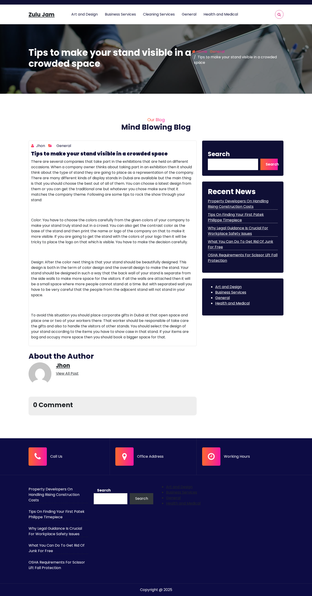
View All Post (67, 373)
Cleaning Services (159, 14)
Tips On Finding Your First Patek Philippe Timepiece (236, 217)
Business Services (120, 14)
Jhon (40, 145)
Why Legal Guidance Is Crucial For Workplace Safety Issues (238, 230)
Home (201, 51)
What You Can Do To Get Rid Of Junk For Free (57, 548)
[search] (279, 14)
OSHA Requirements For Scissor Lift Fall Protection (57, 565)
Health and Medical (221, 14)
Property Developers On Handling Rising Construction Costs (238, 203)
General (189, 14)
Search (219, 154)
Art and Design (84, 14)
